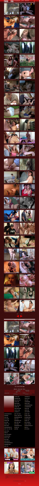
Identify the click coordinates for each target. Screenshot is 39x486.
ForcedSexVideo (27, 417)
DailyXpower (27, 411)
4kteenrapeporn (28, 406)
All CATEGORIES (19, 386)
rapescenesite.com (18, 425)
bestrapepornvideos (28, 405)
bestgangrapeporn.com (8, 442)
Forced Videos (27, 415)
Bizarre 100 (17, 411)
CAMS (22, 0)
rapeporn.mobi (17, 398)
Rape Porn (27, 408)
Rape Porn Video (18, 408)
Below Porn (7, 425)
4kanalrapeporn (7, 436)
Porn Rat (6, 432)
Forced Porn (7, 420)
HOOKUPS (27, 0)
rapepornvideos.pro (18, 417)
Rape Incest (27, 403)
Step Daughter (27, 422)
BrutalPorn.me (7, 441)
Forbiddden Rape (7, 444)
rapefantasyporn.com (28, 425)
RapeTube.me (27, 396)
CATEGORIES (17, 0)
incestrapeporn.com (8, 427)
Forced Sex (17, 427)
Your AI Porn (17, 410)
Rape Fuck (6, 446)
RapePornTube (27, 401)
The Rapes (6, 422)
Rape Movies (17, 403)
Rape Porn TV (27, 398)
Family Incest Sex (18, 415)
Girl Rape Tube (17, 422)
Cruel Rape (17, 401)
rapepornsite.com (18, 420)
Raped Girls (17, 396)
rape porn (27, 410)
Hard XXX (26, 427)
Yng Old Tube (7, 437)
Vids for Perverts (8, 434)
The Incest (7, 439)
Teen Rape (6, 417)
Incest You (27, 420)
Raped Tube (17, 406)
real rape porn (17, 405)
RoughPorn (6, 415)
